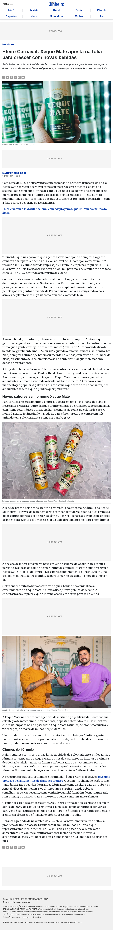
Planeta (101, 10)
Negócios (8, 44)
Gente (79, 10)
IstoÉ (11, 10)
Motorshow (56, 16)
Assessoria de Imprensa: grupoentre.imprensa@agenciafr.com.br (54, 922)
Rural (56, 10)
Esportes (11, 16)
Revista (33, 10)
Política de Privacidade (13, 922)
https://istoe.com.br (12, 917)
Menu (34, 16)
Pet (102, 16)
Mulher (79, 16)
